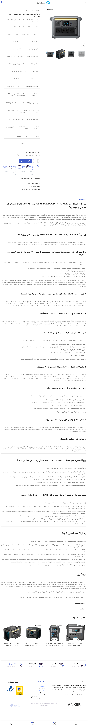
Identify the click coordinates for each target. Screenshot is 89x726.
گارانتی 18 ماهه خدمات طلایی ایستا (31, 152)
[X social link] (29, 189)
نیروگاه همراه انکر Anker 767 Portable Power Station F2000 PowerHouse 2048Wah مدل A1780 (76, 645)
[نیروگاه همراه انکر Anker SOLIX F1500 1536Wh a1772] (12, 632)
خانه (38, 11)
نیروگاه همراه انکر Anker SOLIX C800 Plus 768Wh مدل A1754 (33, 644)
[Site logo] (43, 3)
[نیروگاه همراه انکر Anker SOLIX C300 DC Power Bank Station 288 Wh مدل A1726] (54, 632)
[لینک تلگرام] (23, 189)
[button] (84, 27)
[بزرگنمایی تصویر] (83, 45)
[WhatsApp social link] (25, 189)
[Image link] (19, 691)
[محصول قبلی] (10, 11)
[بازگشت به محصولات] (7, 11)
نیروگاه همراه (26, 11)
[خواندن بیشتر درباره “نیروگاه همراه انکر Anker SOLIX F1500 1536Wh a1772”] (13, 639)
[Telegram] (12, 705)
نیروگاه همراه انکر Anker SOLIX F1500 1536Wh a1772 (12, 644)
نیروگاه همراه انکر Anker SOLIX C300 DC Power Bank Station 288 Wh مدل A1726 (54, 645)
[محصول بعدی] (5, 11)
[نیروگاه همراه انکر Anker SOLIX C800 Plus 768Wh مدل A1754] (33, 632)
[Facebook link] (31, 189)
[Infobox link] (35, 170)
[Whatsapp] (15, 705)
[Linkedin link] (27, 189)
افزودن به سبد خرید (25, 161)
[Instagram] (19, 705)
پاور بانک (33, 11)
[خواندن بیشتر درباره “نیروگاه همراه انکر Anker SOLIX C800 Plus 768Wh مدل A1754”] (34, 639)
